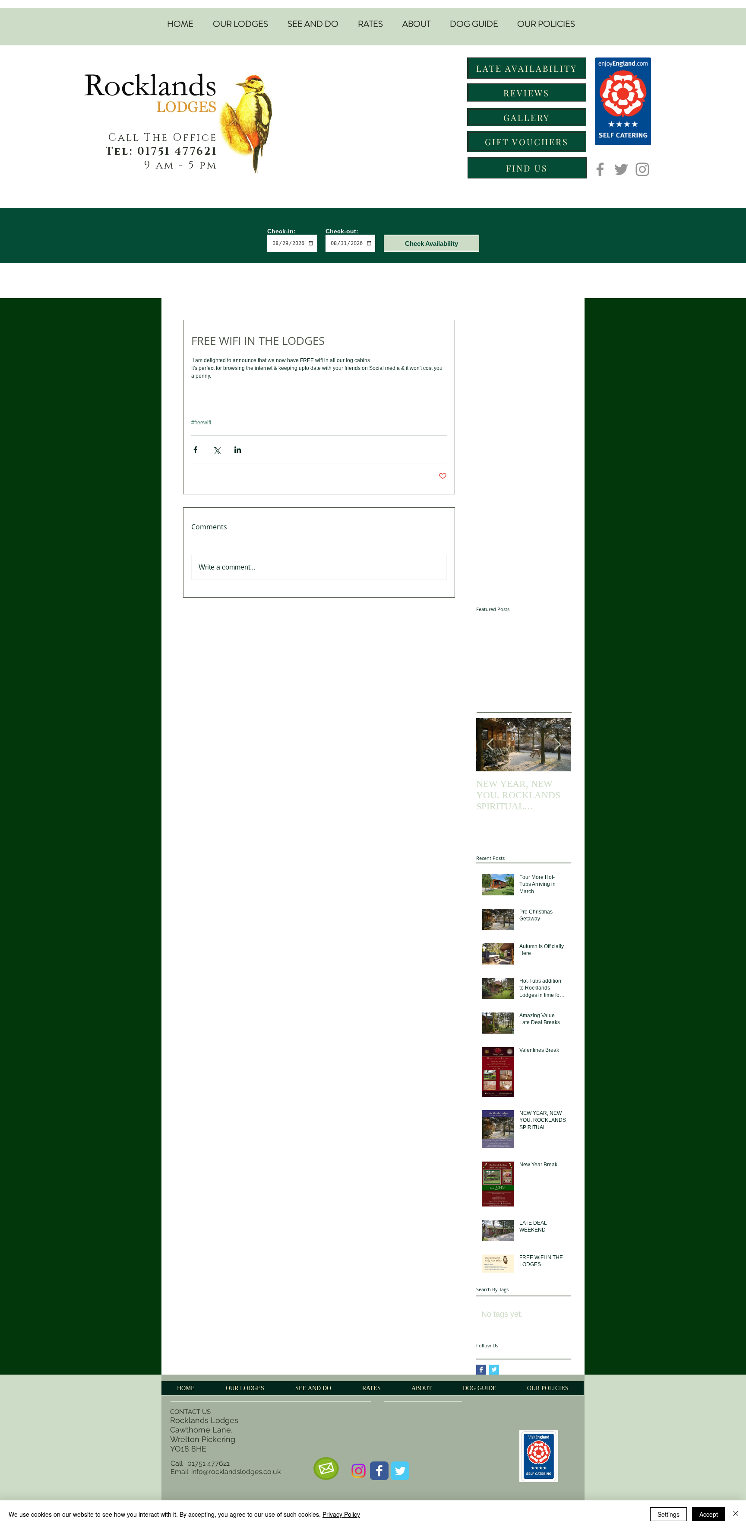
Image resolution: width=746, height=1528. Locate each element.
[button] (240, 24)
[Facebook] (600, 169)
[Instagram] (642, 169)
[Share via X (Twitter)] (216, 450)
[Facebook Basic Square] (481, 1370)
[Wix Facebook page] (379, 1470)
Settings (668, 1514)
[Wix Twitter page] (400, 1470)
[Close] (735, 1514)
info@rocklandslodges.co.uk (236, 1472)
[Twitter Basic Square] (494, 1370)
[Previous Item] (490, 745)
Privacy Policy (341, 1514)
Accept (708, 1514)
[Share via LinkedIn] (238, 450)
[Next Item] (557, 745)
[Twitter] (621, 169)
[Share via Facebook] (195, 450)
